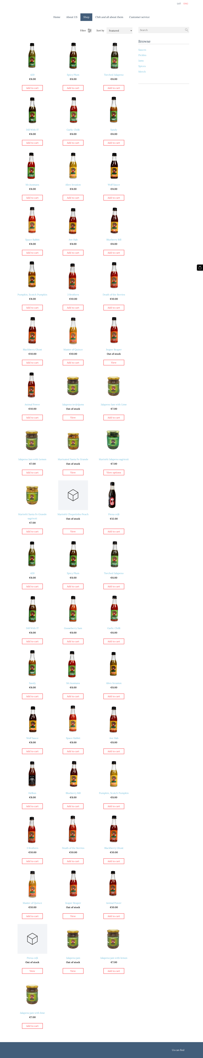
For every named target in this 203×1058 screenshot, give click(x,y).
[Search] (186, 30)
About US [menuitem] (71, 17)
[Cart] (200, 268)
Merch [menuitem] (142, 71)
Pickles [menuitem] (142, 55)
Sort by (100, 30)
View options (114, 472)
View (114, 362)
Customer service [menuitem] (139, 17)
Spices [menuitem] (142, 66)
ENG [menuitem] (186, 3)
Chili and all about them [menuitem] (109, 17)
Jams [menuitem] (141, 60)
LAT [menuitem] (179, 3)
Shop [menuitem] (86, 17)
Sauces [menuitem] (142, 49)
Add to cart (32, 87)
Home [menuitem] (56, 17)
